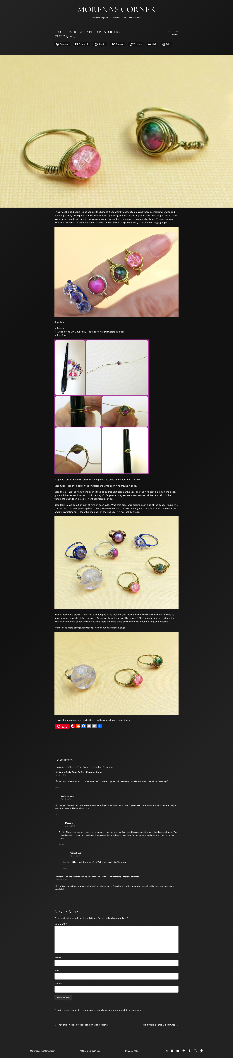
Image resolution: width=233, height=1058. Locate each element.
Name (58, 957)
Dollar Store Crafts (92, 719)
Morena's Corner (117, 9)
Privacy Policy (132, 1050)
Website (58, 983)
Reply (56, 787)
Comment (60, 923)
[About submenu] (110, 17)
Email (58, 970)
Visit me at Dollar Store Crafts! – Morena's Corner (79, 772)
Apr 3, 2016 (61, 775)
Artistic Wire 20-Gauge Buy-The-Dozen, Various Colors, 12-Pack (90, 331)
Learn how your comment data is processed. (119, 1010)
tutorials (114, 627)
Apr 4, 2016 (70, 826)
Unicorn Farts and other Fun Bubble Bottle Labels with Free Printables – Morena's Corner (97, 877)
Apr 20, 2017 (61, 879)
